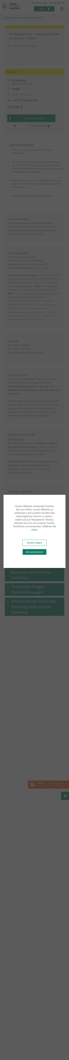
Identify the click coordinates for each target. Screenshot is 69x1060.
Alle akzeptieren (34, 551)
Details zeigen (34, 542)
